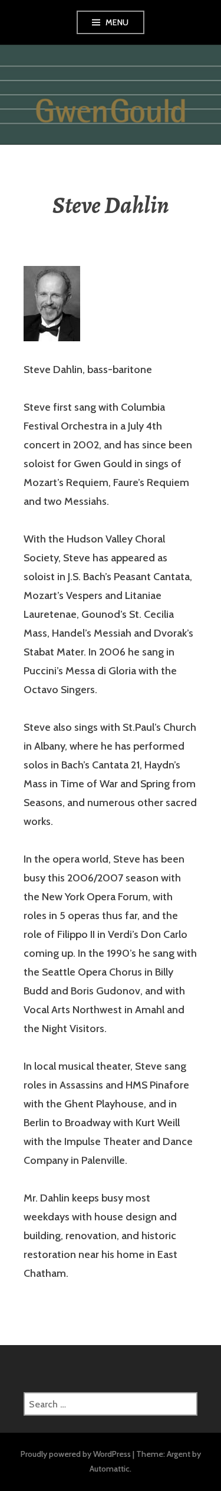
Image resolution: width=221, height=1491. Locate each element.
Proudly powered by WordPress (76, 1454)
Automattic (110, 1468)
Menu (117, 22)
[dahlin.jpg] (52, 304)
